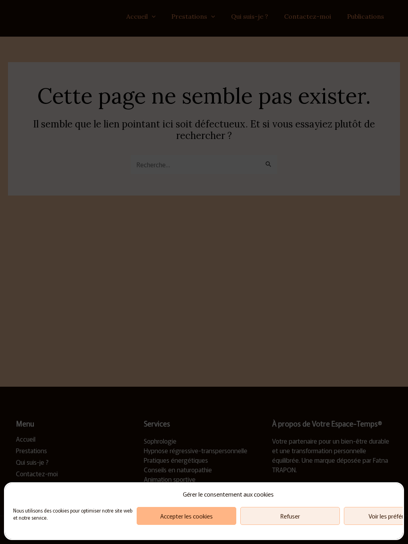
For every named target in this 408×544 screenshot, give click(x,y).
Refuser (290, 516)
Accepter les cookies (186, 516)
